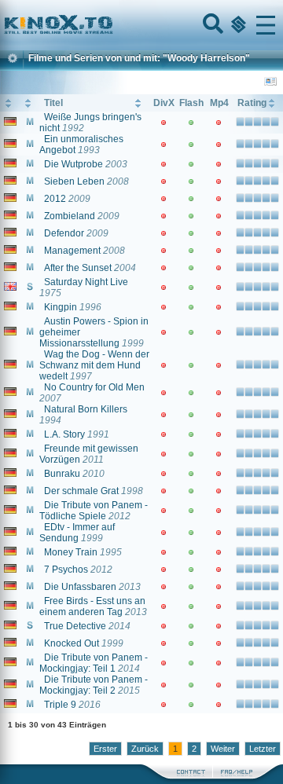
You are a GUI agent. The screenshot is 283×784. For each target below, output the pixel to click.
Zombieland (69, 216)
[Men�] (265, 25)
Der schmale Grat (81, 490)
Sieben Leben (74, 181)
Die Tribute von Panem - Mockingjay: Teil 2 (93, 685)
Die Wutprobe (73, 164)
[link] (141, 25)
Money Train (70, 552)
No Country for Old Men (94, 387)
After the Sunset (78, 267)
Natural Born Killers (85, 409)
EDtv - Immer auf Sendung (77, 533)
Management (72, 250)
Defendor (64, 233)
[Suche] (211, 25)
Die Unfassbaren (80, 586)
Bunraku (62, 473)
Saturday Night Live (86, 282)
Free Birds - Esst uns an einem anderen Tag (92, 606)
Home (111, 25)
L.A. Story (64, 434)
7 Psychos (66, 569)
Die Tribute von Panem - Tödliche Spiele (93, 511)
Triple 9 (60, 704)
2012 (55, 198)
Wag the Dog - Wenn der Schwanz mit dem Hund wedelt (94, 365)
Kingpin (60, 307)
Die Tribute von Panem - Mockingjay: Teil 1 (93, 663)
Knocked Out (71, 643)
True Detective (75, 626)
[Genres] (236, 25)
